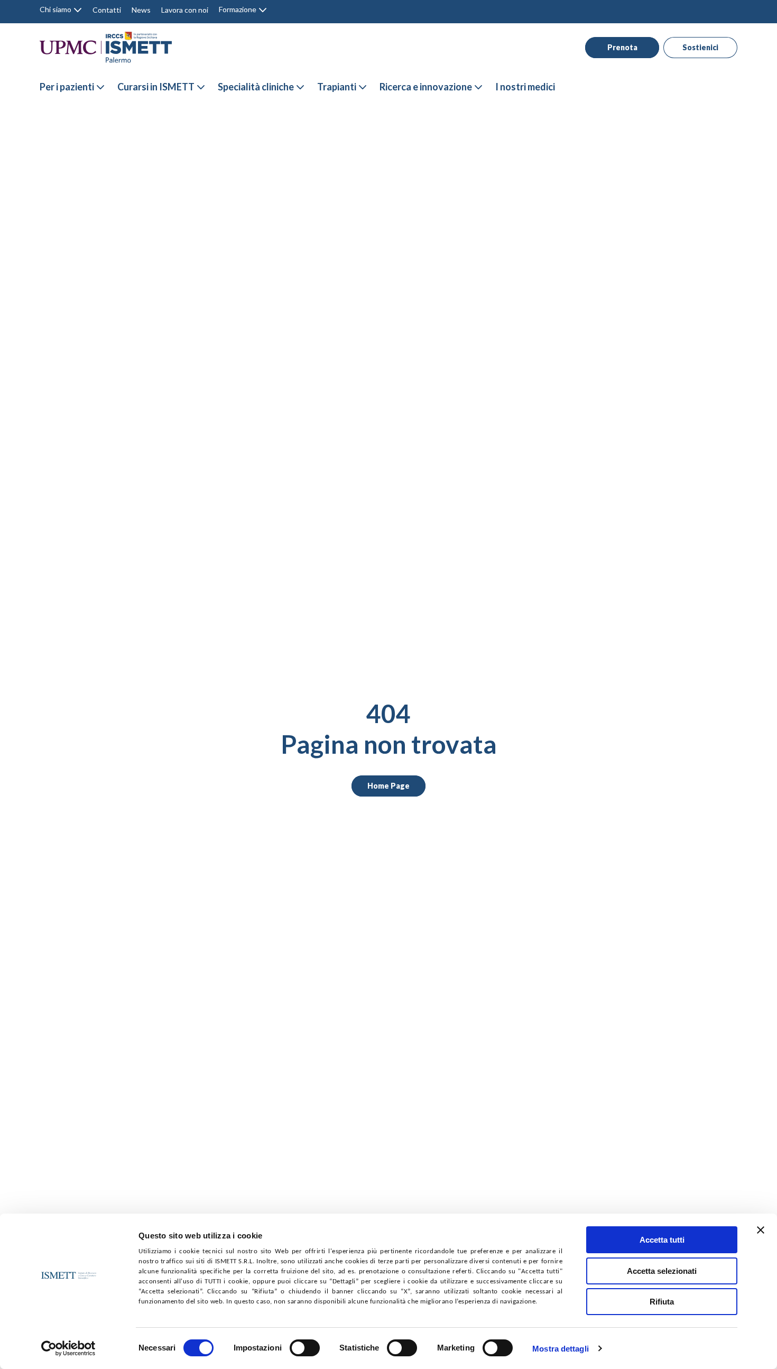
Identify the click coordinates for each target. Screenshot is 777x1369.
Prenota (622, 47)
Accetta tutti (662, 1239)
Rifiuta (662, 1301)
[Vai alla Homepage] (106, 47)
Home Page (388, 785)
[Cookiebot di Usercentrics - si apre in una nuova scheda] (68, 1348)
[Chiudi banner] (760, 1230)
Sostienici (700, 47)
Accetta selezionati (662, 1270)
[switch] (305, 1347)
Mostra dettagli (560, 1348)
